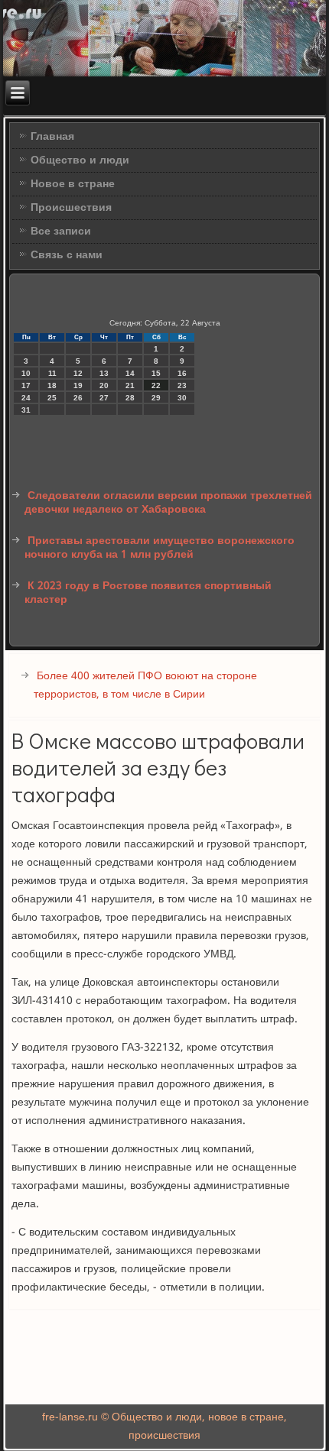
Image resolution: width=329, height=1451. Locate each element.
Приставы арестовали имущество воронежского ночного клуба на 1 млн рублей (159, 548)
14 (130, 373)
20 (104, 385)
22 (156, 385)
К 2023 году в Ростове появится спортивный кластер (148, 593)
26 (78, 398)
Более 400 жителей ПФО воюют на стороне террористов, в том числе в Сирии (145, 685)
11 (52, 373)
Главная (52, 137)
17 (26, 385)
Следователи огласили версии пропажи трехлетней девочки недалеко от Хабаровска (168, 503)
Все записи (61, 231)
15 (156, 373)
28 (130, 398)
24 (26, 398)
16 (182, 373)
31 (26, 410)
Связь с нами (67, 255)
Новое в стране (73, 184)
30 (182, 398)
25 (52, 398)
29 (156, 398)
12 (78, 373)
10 (26, 373)
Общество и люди (80, 160)
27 (104, 398)
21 (130, 385)
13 (104, 373)
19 (78, 385)
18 (52, 385)
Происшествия (71, 208)
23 (182, 385)
